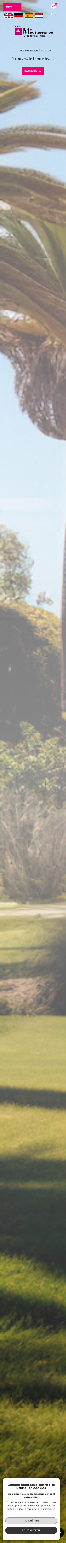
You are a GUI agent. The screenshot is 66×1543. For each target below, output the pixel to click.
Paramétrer (31, 1520)
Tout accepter (31, 1530)
